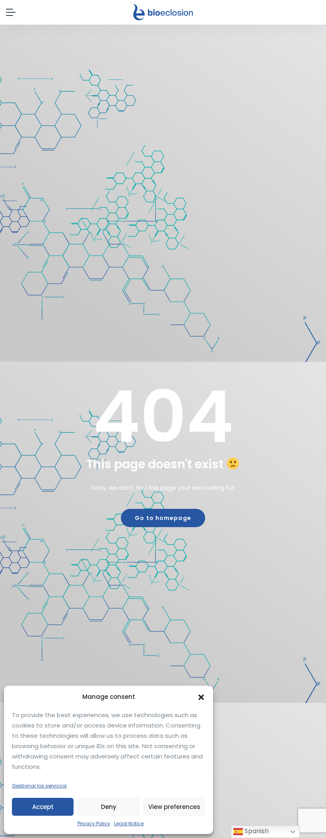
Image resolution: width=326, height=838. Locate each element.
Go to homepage (163, 518)
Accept (43, 807)
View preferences (174, 807)
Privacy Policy (94, 823)
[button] (201, 697)
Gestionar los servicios (39, 785)
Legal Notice (129, 823)
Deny (108, 807)
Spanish (256, 831)
